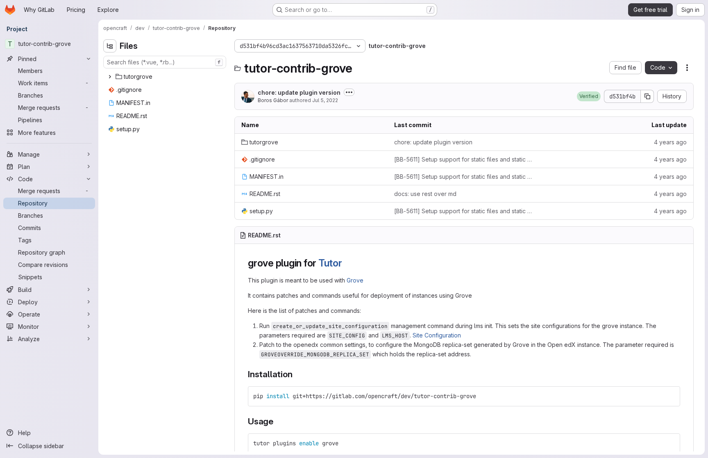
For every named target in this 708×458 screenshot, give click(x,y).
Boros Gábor (273, 100)
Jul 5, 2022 (325, 100)
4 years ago (670, 142)
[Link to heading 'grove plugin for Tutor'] (347, 263)
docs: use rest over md (425, 193)
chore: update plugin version (299, 92)
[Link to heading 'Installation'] (297, 374)
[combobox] (164, 62)
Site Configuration (437, 335)
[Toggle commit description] (349, 92)
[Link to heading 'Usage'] (278, 421)
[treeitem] (165, 76)
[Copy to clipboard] (670, 396)
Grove (355, 280)
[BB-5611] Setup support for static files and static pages (464, 159)
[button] (589, 96)
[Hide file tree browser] (109, 45)
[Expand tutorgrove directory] (110, 77)
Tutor (330, 263)
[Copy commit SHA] (647, 96)
